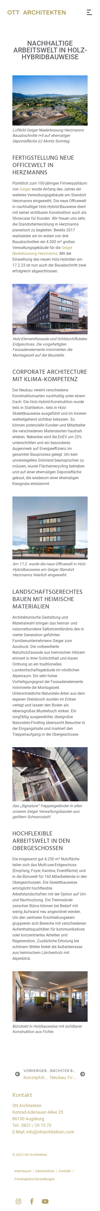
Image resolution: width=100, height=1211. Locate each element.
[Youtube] (45, 1201)
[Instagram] (18, 1201)
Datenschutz (45, 1171)
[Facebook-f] (32, 1201)
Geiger (25, 189)
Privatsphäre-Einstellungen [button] (34, 1179)
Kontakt (65, 1171)
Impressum (22, 1171)
